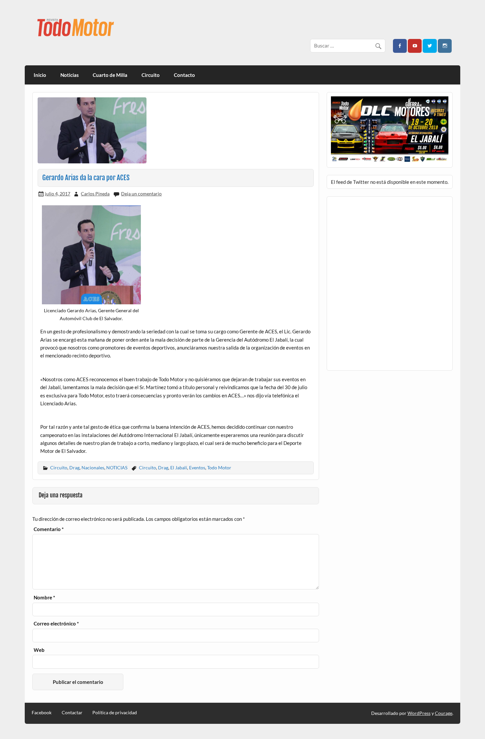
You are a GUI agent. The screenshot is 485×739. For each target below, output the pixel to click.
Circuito (151, 75)
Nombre (44, 597)
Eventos (197, 467)
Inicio (40, 75)
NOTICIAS (116, 467)
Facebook (41, 712)
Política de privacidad (114, 712)
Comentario (49, 529)
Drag (74, 467)
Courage (443, 713)
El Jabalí (178, 467)
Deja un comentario (141, 193)
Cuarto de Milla (110, 75)
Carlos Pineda (95, 193)
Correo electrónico (56, 623)
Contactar (72, 712)
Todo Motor (219, 467)
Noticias (69, 75)
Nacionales (92, 467)
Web (39, 650)
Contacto (184, 75)
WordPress (419, 713)
